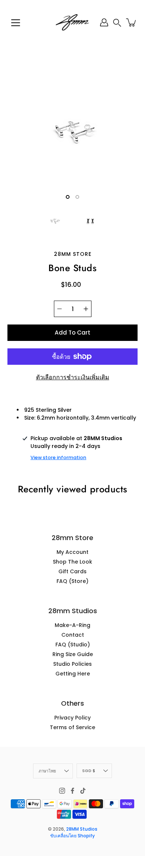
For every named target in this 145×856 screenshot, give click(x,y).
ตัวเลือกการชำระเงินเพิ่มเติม (72, 377)
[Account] (104, 22)
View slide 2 (77, 197)
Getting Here (72, 673)
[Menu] (15, 23)
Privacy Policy (72, 717)
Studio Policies (72, 664)
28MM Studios (81, 829)
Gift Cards (72, 571)
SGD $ (88, 771)
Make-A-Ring (72, 625)
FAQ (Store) (72, 581)
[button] (117, 22)
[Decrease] (59, 309)
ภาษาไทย (48, 771)
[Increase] (85, 309)
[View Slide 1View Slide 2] (72, 132)
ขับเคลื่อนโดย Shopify (72, 836)
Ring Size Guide (72, 654)
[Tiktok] (83, 791)
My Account (72, 552)
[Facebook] (72, 791)
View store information (58, 457)
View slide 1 (68, 197)
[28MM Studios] (72, 22)
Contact (72, 635)
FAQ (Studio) (72, 644)
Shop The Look (72, 561)
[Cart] (132, 22)
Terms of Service (72, 727)
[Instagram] (62, 791)
